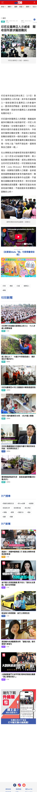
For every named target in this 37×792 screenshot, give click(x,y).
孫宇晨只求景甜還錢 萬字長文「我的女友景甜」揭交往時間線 (18, 583)
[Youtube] (23, 785)
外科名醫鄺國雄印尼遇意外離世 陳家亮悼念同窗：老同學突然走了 (18, 447)
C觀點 (5, 512)
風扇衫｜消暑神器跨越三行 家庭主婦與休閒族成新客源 (18, 553)
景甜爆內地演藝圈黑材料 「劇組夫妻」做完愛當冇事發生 (18, 643)
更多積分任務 (29, 772)
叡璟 (12, 512)
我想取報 (18, 789)
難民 (11, 286)
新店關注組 (17, 508)
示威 (18, 286)
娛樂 (3, 587)
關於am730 (28, 789)
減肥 (4, 517)
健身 (29, 512)
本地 (3, 451)
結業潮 (31, 503)
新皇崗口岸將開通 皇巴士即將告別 (15, 613)
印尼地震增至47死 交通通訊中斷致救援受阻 (19, 387)
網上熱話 (27, 508)
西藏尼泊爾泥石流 (8, 503)
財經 (3, 557)
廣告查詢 (8, 789)
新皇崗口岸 (6, 508)
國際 (3, 21)
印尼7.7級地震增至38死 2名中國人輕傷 (18, 416)
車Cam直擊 (21, 503)
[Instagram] (19, 785)
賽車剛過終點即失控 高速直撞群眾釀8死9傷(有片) (18, 478)
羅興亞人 (26, 286)
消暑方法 (20, 512)
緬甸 (4, 290)
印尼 (4, 286)
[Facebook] (14, 785)
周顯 (11, 517)
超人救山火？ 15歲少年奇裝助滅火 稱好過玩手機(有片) (18, 358)
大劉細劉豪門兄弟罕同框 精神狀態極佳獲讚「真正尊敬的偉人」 (18, 675)
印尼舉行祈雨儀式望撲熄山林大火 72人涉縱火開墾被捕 (18, 327)
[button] (2, 3)
